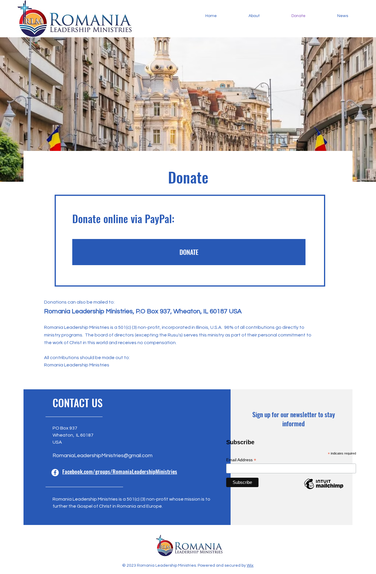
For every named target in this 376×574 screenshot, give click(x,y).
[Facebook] (55, 472)
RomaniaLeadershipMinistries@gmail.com (102, 455)
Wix (250, 565)
